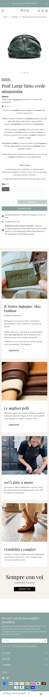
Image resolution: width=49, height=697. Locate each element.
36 (16, 189)
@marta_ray (24, 589)
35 (7, 189)
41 (16, 195)
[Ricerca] (39, 10)
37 (25, 189)
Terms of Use (20, 646)
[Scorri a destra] (27, 73)
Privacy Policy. (32, 646)
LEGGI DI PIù (14, 425)
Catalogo (15, 17)
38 (34, 189)
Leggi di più (14, 350)
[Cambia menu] (2, 10)
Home (5, 17)
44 (42, 195)
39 (43, 189)
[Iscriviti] (45, 640)
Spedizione (17, 99)
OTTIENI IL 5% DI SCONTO (14, 693)
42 (24, 195)
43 (33, 195)
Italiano (5, 672)
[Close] (29, 693)
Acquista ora (24, 208)
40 (7, 195)
